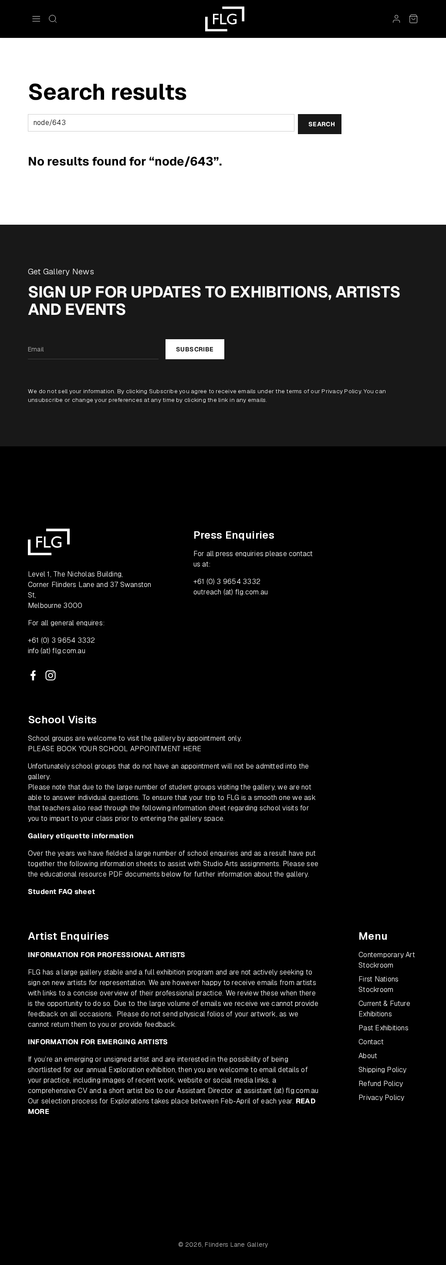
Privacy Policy (341, 391)
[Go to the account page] (396, 19)
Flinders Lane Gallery (236, 1244)
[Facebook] (33, 675)
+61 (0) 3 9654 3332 (61, 640)
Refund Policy (380, 1083)
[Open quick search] (52, 18)
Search (321, 124)
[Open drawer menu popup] (36, 18)
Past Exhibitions (383, 1027)
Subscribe (195, 349)
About (367, 1055)
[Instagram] (50, 675)
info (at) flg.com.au (56, 650)
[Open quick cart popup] (413, 18)
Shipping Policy (382, 1069)
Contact (371, 1041)
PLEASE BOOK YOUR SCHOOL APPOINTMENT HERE (115, 748)
